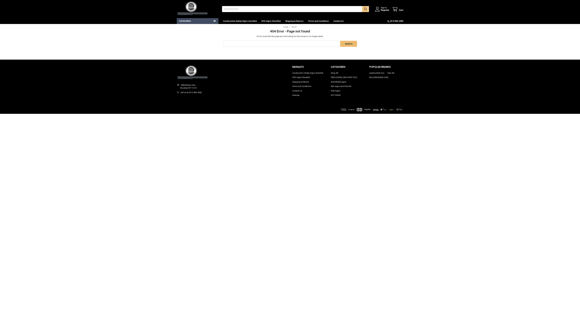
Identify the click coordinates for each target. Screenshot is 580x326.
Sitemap (296, 95)
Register (385, 10)
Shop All (334, 73)
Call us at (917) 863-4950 (191, 92)
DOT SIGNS (336, 95)
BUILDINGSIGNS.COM (378, 77)
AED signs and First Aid (341, 86)
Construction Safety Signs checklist (240, 21)
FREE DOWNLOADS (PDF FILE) (344, 77)
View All (390, 73)
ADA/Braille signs (338, 82)
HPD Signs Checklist (271, 21)
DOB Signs (335, 91)
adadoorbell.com (376, 73)
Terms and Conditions (318, 21)
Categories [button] (185, 21)
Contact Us (338, 21)
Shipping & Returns (294, 21)
